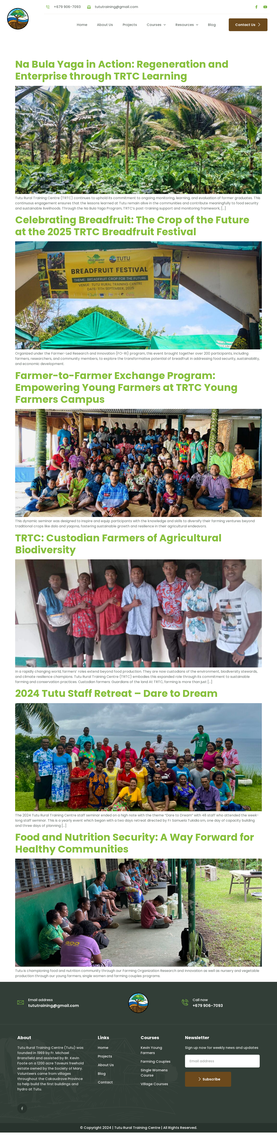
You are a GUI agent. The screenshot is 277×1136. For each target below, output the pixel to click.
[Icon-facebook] (256, 7)
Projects (130, 24)
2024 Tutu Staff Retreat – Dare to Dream (116, 693)
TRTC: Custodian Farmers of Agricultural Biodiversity (118, 544)
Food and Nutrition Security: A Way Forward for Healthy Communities (134, 843)
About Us (105, 24)
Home (82, 24)
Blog (212, 24)
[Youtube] (265, 7)
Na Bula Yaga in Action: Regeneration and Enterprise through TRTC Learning (122, 70)
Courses (154, 24)
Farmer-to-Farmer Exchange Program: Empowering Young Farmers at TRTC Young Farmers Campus (126, 387)
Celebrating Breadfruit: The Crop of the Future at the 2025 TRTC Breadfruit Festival (132, 226)
